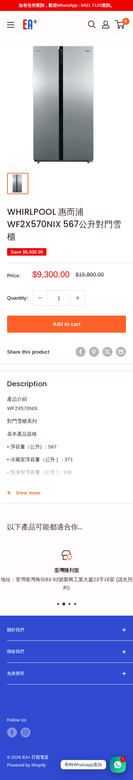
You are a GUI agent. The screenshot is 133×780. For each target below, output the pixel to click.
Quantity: (17, 298)
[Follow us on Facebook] (12, 732)
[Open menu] (10, 25)
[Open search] (92, 24)
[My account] (105, 24)
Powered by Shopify (26, 765)
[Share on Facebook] (80, 352)
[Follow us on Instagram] (26, 732)
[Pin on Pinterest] (94, 352)
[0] (120, 24)
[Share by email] (121, 352)
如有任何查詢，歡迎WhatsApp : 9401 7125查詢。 (67, 5)
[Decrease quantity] (40, 297)
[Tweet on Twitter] (107, 352)
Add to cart (67, 324)
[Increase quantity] (77, 297)
